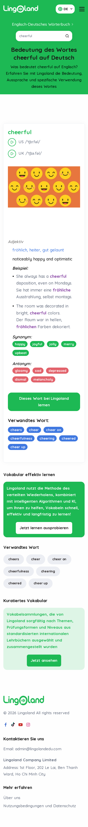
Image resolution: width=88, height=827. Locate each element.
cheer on (59, 559)
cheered (14, 583)
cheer (35, 559)
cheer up (41, 583)
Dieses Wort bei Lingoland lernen (44, 401)
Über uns (11, 797)
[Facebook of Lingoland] (5, 725)
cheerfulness (18, 571)
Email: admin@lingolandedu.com (32, 748)
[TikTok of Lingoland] (13, 725)
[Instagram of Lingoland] (28, 725)
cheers (13, 559)
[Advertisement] (44, 109)
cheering (48, 571)
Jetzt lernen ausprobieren (44, 527)
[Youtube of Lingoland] (20, 725)
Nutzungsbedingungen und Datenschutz (39, 805)
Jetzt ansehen (44, 660)
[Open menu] (82, 9)
